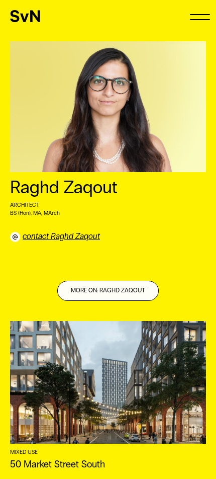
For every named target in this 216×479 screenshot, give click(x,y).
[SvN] (25, 16)
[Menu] (199, 16)
